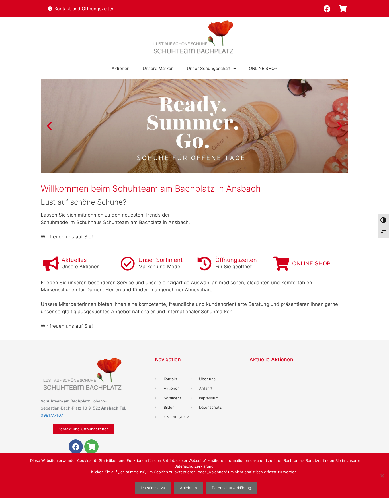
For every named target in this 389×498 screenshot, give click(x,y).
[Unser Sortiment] (127, 263)
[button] (49, 126)
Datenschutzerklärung (231, 487)
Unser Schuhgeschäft (208, 68)
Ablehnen (188, 487)
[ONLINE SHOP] (281, 263)
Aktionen (121, 68)
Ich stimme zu (153, 487)
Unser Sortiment (160, 259)
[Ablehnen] (382, 475)
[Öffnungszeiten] (204, 263)
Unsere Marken (158, 68)
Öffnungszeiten (236, 259)
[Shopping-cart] (342, 8)
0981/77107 (52, 415)
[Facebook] (327, 8)
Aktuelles (74, 259)
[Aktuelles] (51, 263)
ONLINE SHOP (263, 68)
